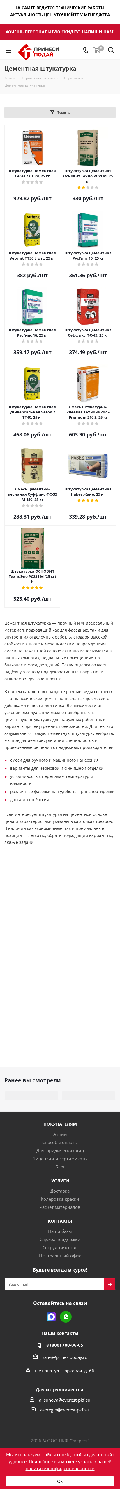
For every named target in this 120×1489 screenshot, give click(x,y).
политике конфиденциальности (60, 1468)
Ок (60, 1481)
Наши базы (60, 1231)
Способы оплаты (60, 1142)
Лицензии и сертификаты (60, 1158)
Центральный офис (60, 1255)
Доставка (60, 1191)
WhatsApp (66, 1317)
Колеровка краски (60, 1199)
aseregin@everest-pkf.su (64, 1410)
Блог (60, 1167)
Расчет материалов (60, 1207)
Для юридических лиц (60, 1150)
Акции (60, 1134)
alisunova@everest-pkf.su (64, 1400)
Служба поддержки (60, 1239)
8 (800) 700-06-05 (64, 1345)
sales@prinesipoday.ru (64, 1357)
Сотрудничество (60, 1247)
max (51, 1317)
